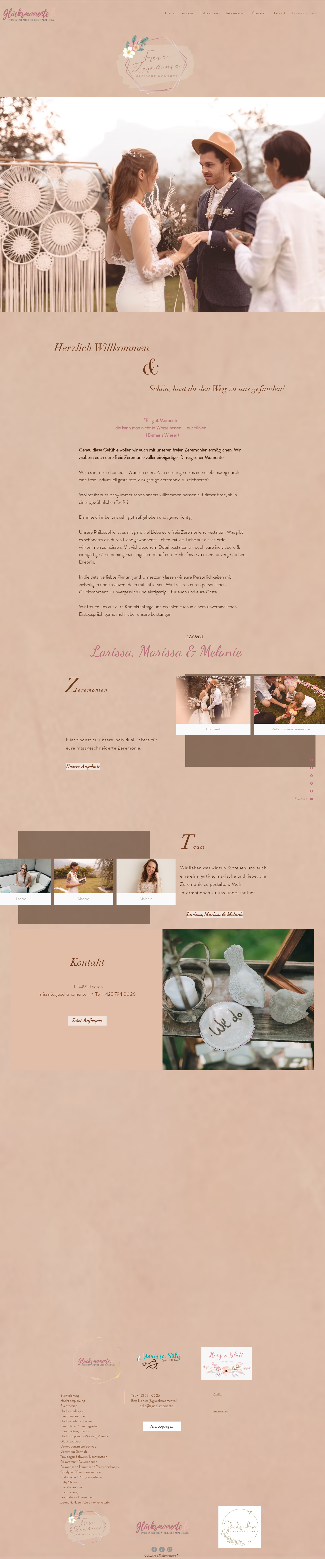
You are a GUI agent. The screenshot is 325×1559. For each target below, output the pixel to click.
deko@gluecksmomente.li (157, 1405)
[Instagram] (169, 1549)
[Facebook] (154, 1549)
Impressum (220, 1411)
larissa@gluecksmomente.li (64, 994)
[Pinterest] (162, 1549)
